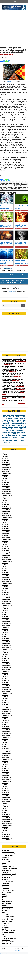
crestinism (8, 270)
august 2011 (5, 783)
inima (4, 427)
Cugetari (21, 418)
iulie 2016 (4, 674)
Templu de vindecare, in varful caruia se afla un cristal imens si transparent (13, 389)
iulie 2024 (4, 499)
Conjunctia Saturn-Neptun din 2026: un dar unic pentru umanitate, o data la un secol (13, 392)
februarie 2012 (5, 772)
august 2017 (5, 651)
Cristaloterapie (5, 870)
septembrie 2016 (6, 671)
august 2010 (5, 805)
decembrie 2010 (6, 797)
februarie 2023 (5, 530)
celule (11, 416)
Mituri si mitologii (6, 901)
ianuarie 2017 (5, 664)
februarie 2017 (5, 662)
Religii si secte (5, 927)
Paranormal (18, 428)
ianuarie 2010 (5, 818)
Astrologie (10, 415)
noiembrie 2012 (5, 755)
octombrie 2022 (6, 537)
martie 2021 (5, 572)
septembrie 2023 (6, 517)
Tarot (3, 936)
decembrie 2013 (6, 731)
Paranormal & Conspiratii (9, 430)
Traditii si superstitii (8, 440)
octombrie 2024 (6, 493)
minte (16, 427)
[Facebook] (1, 60)
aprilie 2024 (5, 504)
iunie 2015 (4, 698)
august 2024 (5, 497)
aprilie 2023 (5, 526)
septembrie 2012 (6, 759)
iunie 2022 (4, 544)
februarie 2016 (5, 684)
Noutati (4, 905)
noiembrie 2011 (5, 777)
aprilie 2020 (5, 592)
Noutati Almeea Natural (7, 907)
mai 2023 (4, 524)
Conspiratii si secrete (7, 866)
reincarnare (6, 272)
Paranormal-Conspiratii (8, 916)
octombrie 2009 (6, 823)
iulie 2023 (4, 521)
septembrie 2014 (6, 715)
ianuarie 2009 (5, 839)
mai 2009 (4, 832)
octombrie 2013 (6, 735)
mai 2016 (4, 678)
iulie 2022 (4, 543)
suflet (13, 272)
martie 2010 (5, 814)
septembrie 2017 (6, 649)
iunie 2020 (4, 588)
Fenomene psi (6, 423)
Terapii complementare (7, 938)
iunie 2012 (4, 764)
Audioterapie (5, 859)
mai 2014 (4, 722)
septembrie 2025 (6, 473)
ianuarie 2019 (5, 620)
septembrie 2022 (6, 539)
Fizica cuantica (5, 888)
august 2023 (5, 519)
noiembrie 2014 (5, 711)
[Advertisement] (14, 31)
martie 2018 (5, 638)
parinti (1, 272)
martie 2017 (5, 660)
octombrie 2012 (6, 757)
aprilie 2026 (5, 460)
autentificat (12, 291)
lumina (10, 427)
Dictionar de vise (6, 876)
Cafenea (4, 863)
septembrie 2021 (6, 561)
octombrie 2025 (6, 471)
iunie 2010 (4, 808)
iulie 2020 (4, 586)
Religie (3, 268)
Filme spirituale (5, 885)
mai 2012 (4, 766)
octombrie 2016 (6, 669)
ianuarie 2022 (5, 554)
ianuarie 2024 (5, 510)
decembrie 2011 (5, 775)
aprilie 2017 (4, 658)
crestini (3, 270)
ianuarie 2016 (5, 685)
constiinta (18, 416)
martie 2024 (5, 506)
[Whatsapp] (6, 60)
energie (22, 422)
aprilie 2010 (4, 812)
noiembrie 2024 (6, 491)
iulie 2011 (4, 784)
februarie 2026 (5, 464)
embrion (17, 270)
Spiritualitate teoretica (12, 435)
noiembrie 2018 (5, 623)
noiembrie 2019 (5, 601)
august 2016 (5, 673)
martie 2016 (5, 682)
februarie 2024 (5, 508)
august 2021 (5, 563)
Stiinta (3, 934)
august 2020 (5, 585)
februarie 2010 (5, 816)
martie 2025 (5, 484)
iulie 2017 (4, 653)
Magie (3, 894)
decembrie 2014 (6, 709)
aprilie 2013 (4, 746)
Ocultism (4, 910)
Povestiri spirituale (6, 918)
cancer (5, 416)
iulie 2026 (4, 455)
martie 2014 (5, 726)
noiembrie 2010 (5, 799)
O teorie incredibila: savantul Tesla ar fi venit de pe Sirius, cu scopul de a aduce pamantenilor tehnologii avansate (13, 379)
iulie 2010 (4, 807)
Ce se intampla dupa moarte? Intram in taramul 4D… (13, 364)
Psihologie (4, 923)
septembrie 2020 (6, 583)
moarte (24, 270)
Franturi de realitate (7, 890)
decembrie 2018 (6, 621)
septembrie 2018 (6, 627)
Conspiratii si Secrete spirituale (9, 868)
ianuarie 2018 (5, 642)
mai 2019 (4, 612)
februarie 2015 (5, 706)
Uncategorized (5, 943)
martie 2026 (5, 462)
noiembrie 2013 (5, 733)
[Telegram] (9, 60)
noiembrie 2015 (5, 689)
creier (7, 418)
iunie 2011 (4, 786)
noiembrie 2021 (5, 557)
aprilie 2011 (4, 790)
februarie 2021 (5, 574)
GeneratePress (16, 950)
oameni (5, 428)
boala (22, 415)
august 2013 (5, 739)
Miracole (4, 899)
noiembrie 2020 (6, 579)
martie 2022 (5, 550)
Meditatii (4, 897)
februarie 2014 (5, 728)
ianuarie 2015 (5, 708)
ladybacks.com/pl (4, 953)
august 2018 (5, 629)
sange (4, 434)
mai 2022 (4, 546)
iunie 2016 (4, 676)
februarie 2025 (5, 486)
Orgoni (3, 912)
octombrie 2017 (6, 647)
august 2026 (5, 453)
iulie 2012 (4, 763)
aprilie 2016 (4, 680)
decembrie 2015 (6, 687)
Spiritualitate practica (7, 931)
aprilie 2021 (4, 570)
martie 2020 (5, 594)
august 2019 (5, 607)
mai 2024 (4, 502)
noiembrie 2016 (5, 667)
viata (7, 442)
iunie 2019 (4, 610)
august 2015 (5, 695)
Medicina (4, 896)
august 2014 (5, 717)
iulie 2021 (4, 565)
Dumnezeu (13, 270)
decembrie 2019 (6, 599)
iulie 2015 (4, 697)
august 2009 (5, 827)
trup (17, 440)
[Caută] (23, 305)
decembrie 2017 (6, 643)
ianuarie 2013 (5, 752)
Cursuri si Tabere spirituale (8, 874)
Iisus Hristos (13, 425)
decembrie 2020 (6, 577)
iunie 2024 (4, 500)
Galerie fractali (5, 892)
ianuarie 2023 (5, 531)
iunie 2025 (4, 478)
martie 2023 (5, 528)
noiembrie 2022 (6, 535)
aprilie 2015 (4, 702)
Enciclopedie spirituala (12, 422)
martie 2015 (5, 704)
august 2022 (5, 541)
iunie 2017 (4, 654)
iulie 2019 (4, 609)
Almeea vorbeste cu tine (8, 852)
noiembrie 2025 (6, 469)
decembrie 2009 (6, 819)
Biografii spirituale (6, 861)
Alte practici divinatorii (7, 853)
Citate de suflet (6, 864)
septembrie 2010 (6, 803)
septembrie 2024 (6, 495)
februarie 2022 (5, 552)
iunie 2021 (4, 566)
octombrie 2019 (6, 603)
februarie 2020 (5, 596)
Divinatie (17, 420)
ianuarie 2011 (5, 796)
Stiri (12, 437)
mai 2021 (4, 568)
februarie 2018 (5, 640)
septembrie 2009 (6, 825)
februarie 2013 (5, 750)
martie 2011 (4, 792)
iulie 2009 (4, 828)
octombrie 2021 (6, 559)
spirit (10, 434)
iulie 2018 (4, 630)
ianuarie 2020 (5, 598)
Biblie (17, 415)
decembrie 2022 (6, 533)
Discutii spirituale (7, 420)
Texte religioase (8, 268)
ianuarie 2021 (5, 575)
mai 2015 (4, 700)
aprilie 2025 (5, 482)
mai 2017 (4, 656)
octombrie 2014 (6, 713)
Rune (3, 929)
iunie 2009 (4, 830)
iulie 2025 (4, 476)
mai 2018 (4, 634)
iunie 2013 (4, 742)
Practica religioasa (6, 920)
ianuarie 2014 (5, 729)
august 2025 (5, 475)
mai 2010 (4, 810)
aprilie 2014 (5, 724)
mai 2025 (4, 480)
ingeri (21, 425)
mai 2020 (4, 590)
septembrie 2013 (6, 737)
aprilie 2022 (5, 548)
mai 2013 (4, 744)
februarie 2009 (5, 838)
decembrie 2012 (6, 753)
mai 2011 (4, 788)
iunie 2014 (4, 720)
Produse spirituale (6, 921)
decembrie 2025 (6, 467)
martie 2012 (5, 770)
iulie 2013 (4, 740)
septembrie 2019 (6, 605)
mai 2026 (4, 458)
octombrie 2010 (6, 801)
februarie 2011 (5, 794)
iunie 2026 (4, 456)
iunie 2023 (4, 522)
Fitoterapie (16, 423)
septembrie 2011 (6, 781)
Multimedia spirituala (7, 903)
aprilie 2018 (4, 636)
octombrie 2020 (6, 581)
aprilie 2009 (5, 834)
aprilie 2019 (4, 614)
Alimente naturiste (6, 850)
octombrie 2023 (6, 515)
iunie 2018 (4, 632)
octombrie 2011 (5, 779)
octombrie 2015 (6, 691)
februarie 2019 (5, 618)
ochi (11, 428)
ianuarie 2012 (5, 774)
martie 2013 (5, 748)
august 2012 (5, 761)
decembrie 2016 (6, 665)
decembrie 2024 (6, 489)
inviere (20, 270)
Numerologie (5, 908)
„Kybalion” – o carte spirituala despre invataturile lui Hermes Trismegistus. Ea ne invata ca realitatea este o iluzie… (14, 375)
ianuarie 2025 (5, 487)
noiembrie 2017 (5, 645)
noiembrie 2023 (6, 513)
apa (4, 415)
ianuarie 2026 (5, 466)
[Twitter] (4, 60)
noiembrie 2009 (6, 821)
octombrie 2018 (6, 625)
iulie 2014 (4, 719)
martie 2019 (5, 616)
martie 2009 (5, 836)
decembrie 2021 (6, 555)
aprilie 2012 (4, 768)
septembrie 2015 (6, 693)
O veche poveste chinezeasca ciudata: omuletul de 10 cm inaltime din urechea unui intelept (13, 396)
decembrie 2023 (6, 511)
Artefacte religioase (7, 855)
